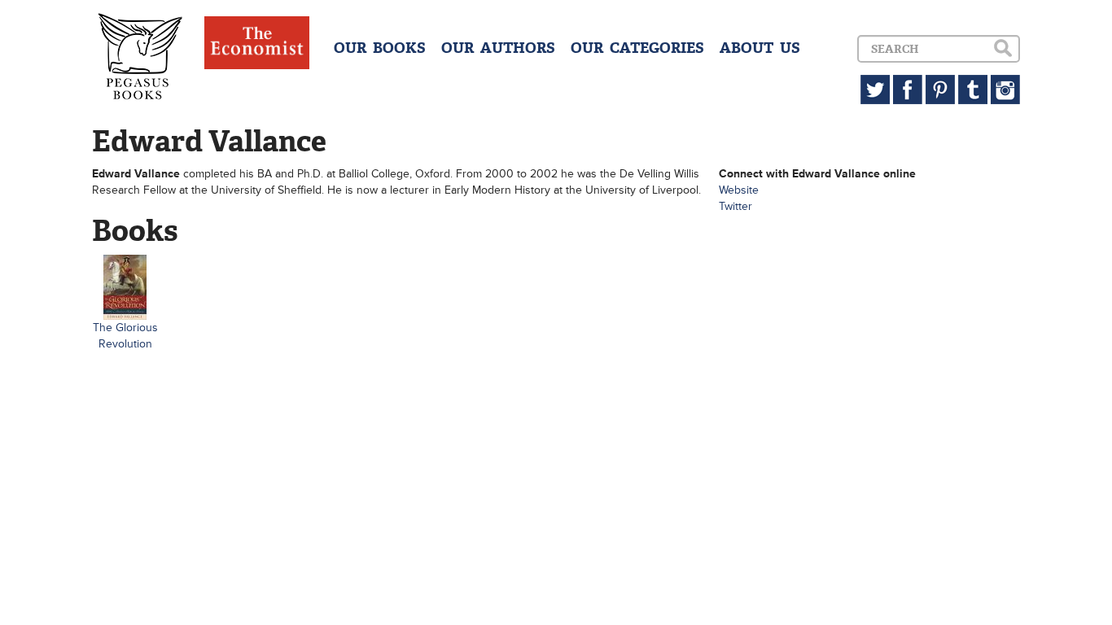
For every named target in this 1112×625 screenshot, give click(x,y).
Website (739, 190)
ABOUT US (760, 48)
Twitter (735, 206)
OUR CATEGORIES (637, 48)
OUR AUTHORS (498, 48)
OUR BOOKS (380, 48)
